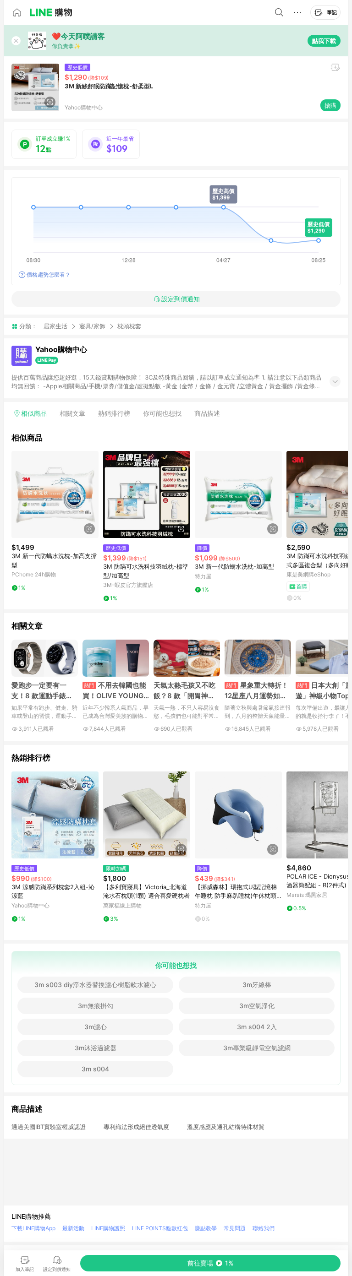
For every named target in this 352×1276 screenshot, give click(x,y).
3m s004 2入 (257, 1027)
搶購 (330, 105)
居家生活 (55, 326)
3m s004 (95, 1069)
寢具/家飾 (92, 326)
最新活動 (73, 1228)
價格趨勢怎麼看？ (49, 274)
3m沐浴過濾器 (95, 1048)
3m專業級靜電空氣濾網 (257, 1048)
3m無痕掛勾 (95, 1006)
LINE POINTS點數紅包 (160, 1228)
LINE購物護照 (108, 1228)
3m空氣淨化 (257, 1006)
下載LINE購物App (33, 1228)
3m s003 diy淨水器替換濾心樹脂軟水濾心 (95, 984)
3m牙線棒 (256, 984)
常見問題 (235, 1228)
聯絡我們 (264, 1228)
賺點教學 (206, 1228)
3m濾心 (95, 1027)
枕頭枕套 (129, 326)
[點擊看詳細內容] (55, 494)
